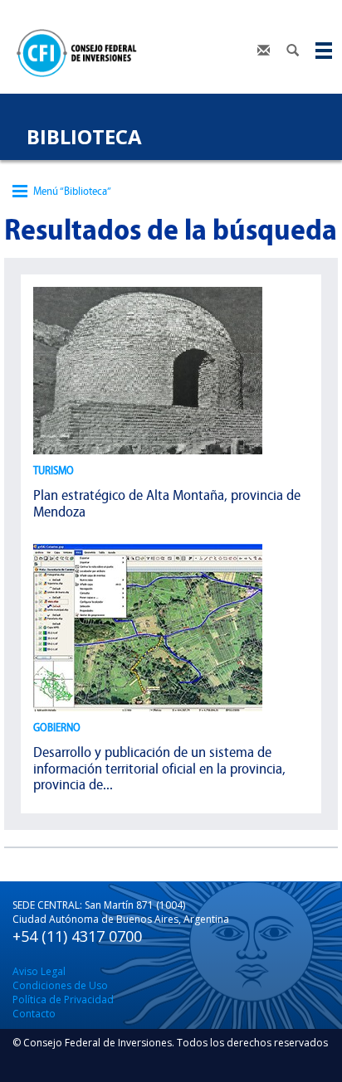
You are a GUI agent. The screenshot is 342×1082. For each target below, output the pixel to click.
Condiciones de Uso (60, 985)
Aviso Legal (39, 971)
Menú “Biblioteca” (72, 191)
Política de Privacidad (63, 999)
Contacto (34, 1014)
